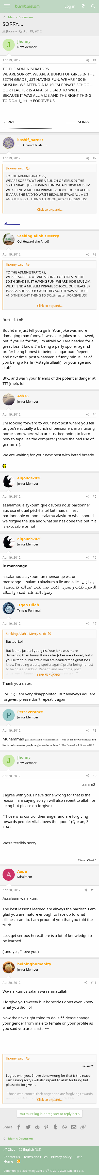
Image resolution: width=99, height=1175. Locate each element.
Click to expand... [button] (49, 209)
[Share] (88, 60)
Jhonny (11, 31)
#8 (94, 730)
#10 (93, 890)
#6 (94, 557)
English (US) (31, 1149)
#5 (94, 496)
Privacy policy (61, 1156)
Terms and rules (35, 1156)
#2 (94, 158)
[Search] (93, 6)
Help (78, 1156)
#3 (94, 254)
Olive (11, 1149)
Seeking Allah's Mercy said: (26, 633)
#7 (94, 623)
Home (8, 1161)
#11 (93, 983)
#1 (94, 60)
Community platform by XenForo (44, 1170)
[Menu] (7, 6)
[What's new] (83, 6)
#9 (94, 776)
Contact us (12, 1156)
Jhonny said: (15, 168)
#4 (94, 414)
